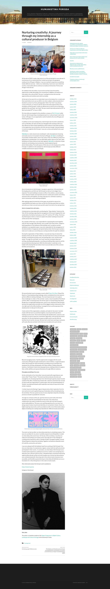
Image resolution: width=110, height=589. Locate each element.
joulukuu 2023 (73, 136)
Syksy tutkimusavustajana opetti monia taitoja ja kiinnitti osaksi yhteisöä (78, 57)
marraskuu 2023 (73, 139)
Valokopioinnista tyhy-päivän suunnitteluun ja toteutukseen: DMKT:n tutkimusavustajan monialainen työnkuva (79, 45)
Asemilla (72, 60)
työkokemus (77, 372)
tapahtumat (82, 365)
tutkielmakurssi (81, 369)
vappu (80, 376)
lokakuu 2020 (73, 224)
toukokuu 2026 (73, 101)
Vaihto (79, 374)
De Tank (53, 136)
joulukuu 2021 (73, 189)
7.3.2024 (24, 42)
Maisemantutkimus (74, 351)
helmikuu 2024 (73, 131)
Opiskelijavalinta (73, 288)
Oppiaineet (72, 293)
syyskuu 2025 (73, 106)
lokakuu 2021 (73, 195)
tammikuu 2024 (73, 133)
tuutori (72, 372)
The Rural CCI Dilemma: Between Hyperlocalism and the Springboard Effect (79, 49)
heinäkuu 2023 (73, 147)
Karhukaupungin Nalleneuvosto (29, 548)
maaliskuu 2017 (73, 259)
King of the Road (53, 293)
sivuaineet (76, 365)
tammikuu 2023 (73, 163)
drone (81, 333)
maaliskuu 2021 (73, 211)
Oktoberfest (79, 354)
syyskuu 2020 (73, 227)
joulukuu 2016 (73, 267)
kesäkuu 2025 (73, 109)
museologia (73, 354)
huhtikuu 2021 (73, 208)
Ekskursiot (72, 280)
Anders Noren (81, 582)
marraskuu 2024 (73, 117)
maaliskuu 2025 (73, 114)
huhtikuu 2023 (73, 155)
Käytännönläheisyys (74, 285)
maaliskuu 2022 (73, 184)
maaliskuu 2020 (73, 240)
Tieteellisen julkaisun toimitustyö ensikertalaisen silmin (77, 80)
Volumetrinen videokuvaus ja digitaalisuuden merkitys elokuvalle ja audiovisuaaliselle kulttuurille (78, 65)
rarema (29, 42)
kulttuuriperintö (79, 342)
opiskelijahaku (81, 356)
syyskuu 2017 (73, 253)
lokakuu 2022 (73, 171)
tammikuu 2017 (73, 264)
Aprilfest (79, 329)
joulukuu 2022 (73, 165)
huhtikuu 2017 (73, 256)
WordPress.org (73, 319)
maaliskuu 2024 (73, 128)
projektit (82, 363)
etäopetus (80, 335)
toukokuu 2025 (73, 112)
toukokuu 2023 (73, 152)
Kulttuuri (72, 342)
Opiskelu (81, 358)
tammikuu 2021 (73, 216)
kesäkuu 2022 (73, 176)
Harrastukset (73, 282)
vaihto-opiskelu (73, 301)
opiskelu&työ (73, 360)
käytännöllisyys (74, 349)
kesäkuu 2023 (73, 149)
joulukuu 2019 (73, 245)
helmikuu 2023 (73, 160)
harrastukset (79, 338)
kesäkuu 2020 (73, 235)
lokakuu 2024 (73, 120)
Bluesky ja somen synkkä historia (77, 68)
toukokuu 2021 (73, 205)
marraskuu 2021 (73, 192)
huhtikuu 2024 (73, 125)
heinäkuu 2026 (73, 99)
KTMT (78, 340)
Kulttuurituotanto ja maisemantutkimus (78, 347)
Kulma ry (83, 340)
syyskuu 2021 (73, 197)
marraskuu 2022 (73, 168)
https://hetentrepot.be (28, 467)
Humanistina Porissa (55, 9)
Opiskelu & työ (73, 290)
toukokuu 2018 (73, 248)
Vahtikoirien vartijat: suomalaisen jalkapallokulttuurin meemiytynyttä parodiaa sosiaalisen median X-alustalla (78, 73)
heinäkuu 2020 (73, 232)
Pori (78, 360)
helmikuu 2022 (73, 187)
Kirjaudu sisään (73, 311)
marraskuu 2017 (73, 251)
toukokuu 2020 (73, 237)
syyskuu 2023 (73, 144)
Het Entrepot (56, 113)
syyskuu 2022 (73, 173)
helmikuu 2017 (73, 261)
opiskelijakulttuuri (74, 358)
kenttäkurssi (73, 340)
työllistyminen (73, 374)
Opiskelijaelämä (74, 356)
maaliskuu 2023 (73, 157)
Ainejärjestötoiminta (74, 277)
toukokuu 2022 (73, 179)
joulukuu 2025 (73, 104)
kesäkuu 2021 (73, 203)
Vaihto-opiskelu (74, 376)
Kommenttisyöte (73, 316)
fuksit (85, 335)
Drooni (85, 333)
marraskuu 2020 (73, 221)
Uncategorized (27, 543)
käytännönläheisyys (82, 349)
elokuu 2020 (72, 229)
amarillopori (73, 329)
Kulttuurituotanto (74, 345)
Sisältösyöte (72, 314)
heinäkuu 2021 (73, 200)
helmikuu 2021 (73, 213)
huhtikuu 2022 (73, 181)
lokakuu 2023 (73, 141)
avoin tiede (84, 329)
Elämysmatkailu (74, 335)
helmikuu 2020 (73, 243)
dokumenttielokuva (74, 333)
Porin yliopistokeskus (75, 363)
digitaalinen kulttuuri (75, 331)
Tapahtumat (72, 296)
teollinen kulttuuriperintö (76, 367)
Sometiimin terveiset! (74, 76)
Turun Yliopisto (74, 369)
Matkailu (81, 351)
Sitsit (72, 365)
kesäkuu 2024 (73, 123)
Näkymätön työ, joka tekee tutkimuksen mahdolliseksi (78, 53)
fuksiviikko (73, 338)
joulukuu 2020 (73, 219)
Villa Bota (24, 134)
